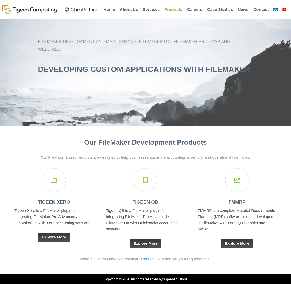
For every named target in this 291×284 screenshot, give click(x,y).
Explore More (54, 237)
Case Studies (220, 9)
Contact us (150, 259)
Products (173, 9)
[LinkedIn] (275, 9)
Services (151, 9)
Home (109, 9)
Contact (261, 9)
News (243, 9)
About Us (129, 9)
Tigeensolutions (175, 279)
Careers (194, 9)
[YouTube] (284, 9)
